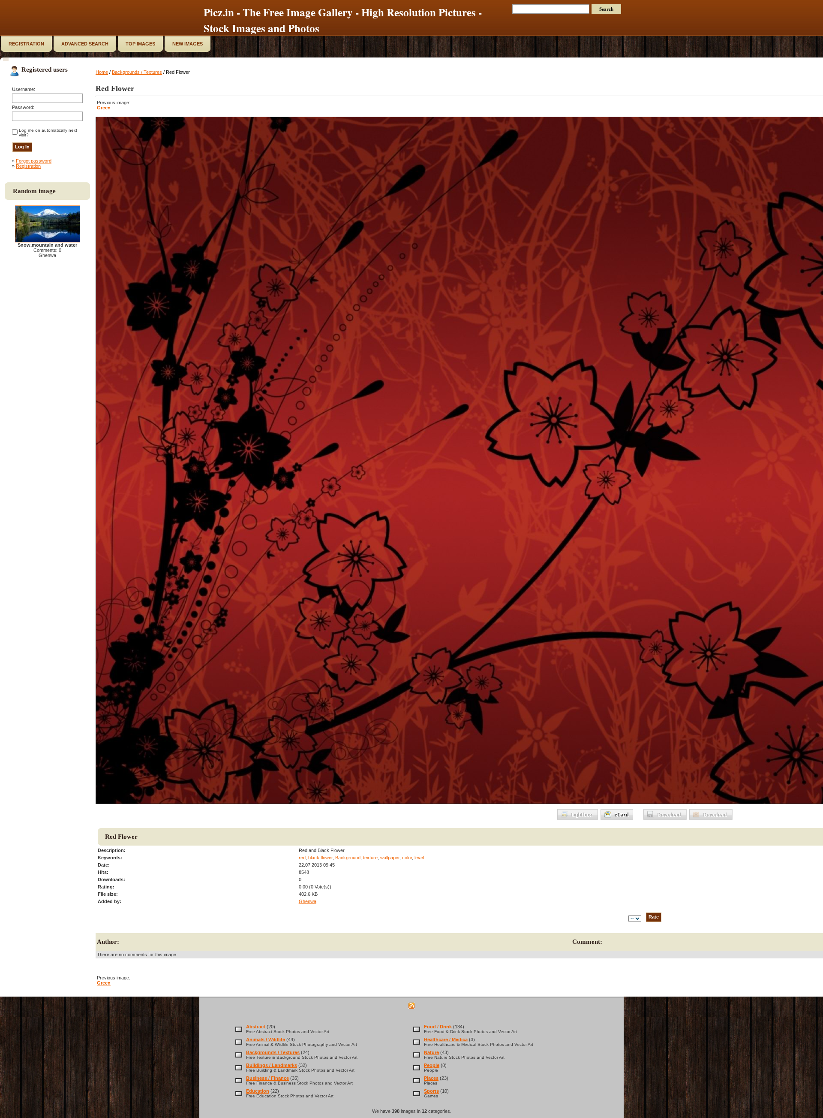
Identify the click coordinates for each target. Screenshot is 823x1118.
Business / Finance (267, 1078)
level (419, 857)
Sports (431, 1091)
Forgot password (33, 160)
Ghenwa (307, 901)
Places (431, 1078)
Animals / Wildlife (265, 1039)
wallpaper (389, 857)
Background (347, 857)
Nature (431, 1052)
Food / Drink (438, 1026)
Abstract (255, 1026)
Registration (28, 166)
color (407, 857)
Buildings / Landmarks (271, 1065)
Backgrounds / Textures (137, 72)
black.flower (320, 857)
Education (257, 1091)
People (431, 1065)
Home (102, 72)
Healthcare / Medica (446, 1039)
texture (370, 857)
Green (104, 107)
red (302, 857)
